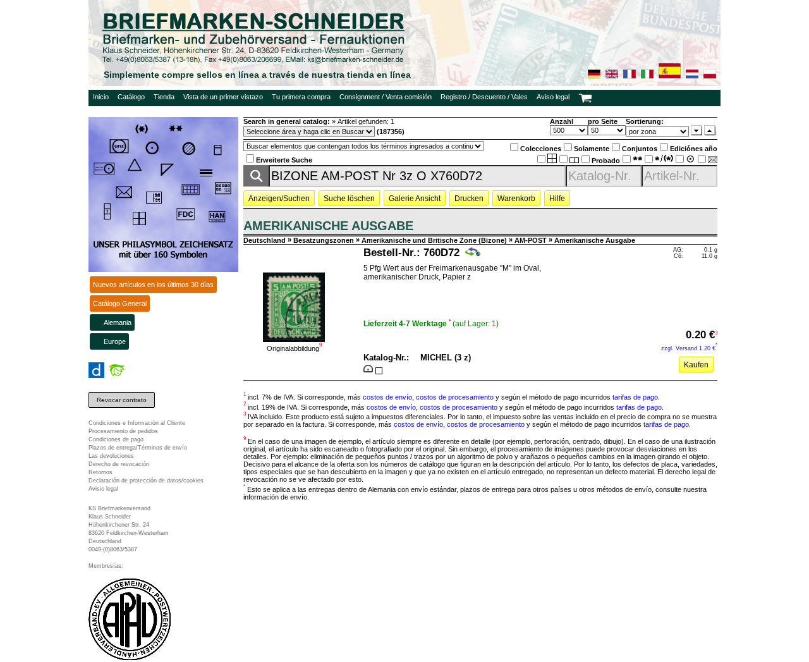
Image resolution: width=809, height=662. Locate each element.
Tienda (164, 97)
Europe (115, 341)
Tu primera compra (301, 97)
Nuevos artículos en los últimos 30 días (153, 284)
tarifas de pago (635, 397)
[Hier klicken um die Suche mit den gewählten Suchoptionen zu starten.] (256, 183)
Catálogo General (120, 303)
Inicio (101, 97)
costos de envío (387, 397)
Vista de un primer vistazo (223, 97)
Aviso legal (553, 97)
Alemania (117, 322)
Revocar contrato (122, 399)
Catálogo (131, 97)
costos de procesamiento (455, 397)
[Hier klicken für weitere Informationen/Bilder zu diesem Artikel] (294, 338)
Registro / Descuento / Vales (484, 97)
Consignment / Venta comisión (385, 97)
